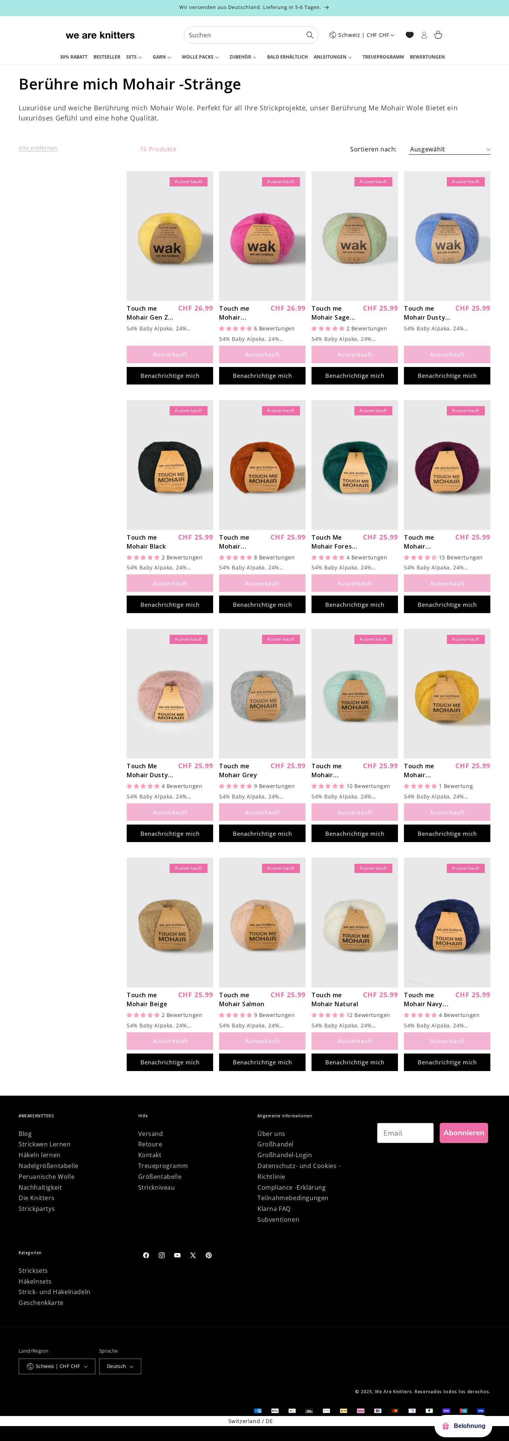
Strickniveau (156, 1187)
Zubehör (240, 57)
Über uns (271, 1134)
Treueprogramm (163, 1166)
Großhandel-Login (284, 1155)
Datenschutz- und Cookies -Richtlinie (299, 1171)
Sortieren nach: (373, 149)
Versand (150, 1134)
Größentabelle (160, 1176)
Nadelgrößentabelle (49, 1166)
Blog (25, 1134)
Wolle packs (198, 57)
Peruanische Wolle (47, 1176)
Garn (159, 57)
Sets (131, 57)
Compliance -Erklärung (291, 1187)
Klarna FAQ (274, 1209)
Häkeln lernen (40, 1155)
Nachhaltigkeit (40, 1187)
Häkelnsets (35, 1281)
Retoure (150, 1144)
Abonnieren (463, 1133)
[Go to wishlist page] (409, 35)
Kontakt (150, 1155)
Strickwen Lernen (45, 1144)
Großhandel (275, 1144)
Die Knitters (36, 1198)
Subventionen (278, 1219)
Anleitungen (330, 57)
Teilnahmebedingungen (293, 1198)
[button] (136, 57)
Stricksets (33, 1270)
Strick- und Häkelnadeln (55, 1292)
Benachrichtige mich (170, 375)
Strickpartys (37, 1209)
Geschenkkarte (41, 1303)
